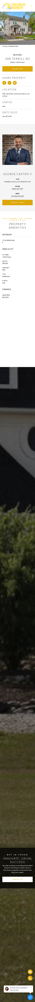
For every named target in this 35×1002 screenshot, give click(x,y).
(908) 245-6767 (17, 189)
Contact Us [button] (17, 879)
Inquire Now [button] (17, 69)
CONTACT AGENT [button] (17, 202)
